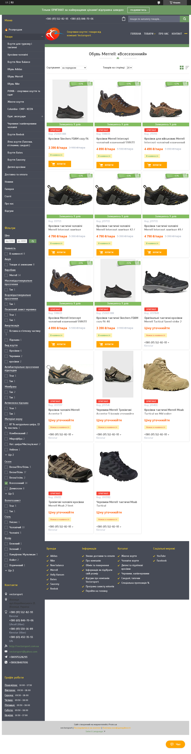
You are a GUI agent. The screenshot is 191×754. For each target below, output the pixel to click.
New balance (57, 565)
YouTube (161, 556)
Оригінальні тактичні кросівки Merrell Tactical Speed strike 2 (163, 319)
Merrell (54, 570)
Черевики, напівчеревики (135, 573)
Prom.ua (113, 724)
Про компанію (93, 560)
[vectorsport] (55, 33)
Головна (135, 33)
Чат (178, 744)
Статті (8, 196)
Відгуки (9, 211)
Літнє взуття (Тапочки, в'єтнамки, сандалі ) (19, 143)
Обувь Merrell (15, 76)
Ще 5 (11, 493)
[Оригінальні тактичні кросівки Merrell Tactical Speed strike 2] (166, 282)
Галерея (9, 189)
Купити (61, 164)
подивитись (138, 10)
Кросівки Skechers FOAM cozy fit (68, 138)
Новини (9, 181)
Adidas (53, 556)
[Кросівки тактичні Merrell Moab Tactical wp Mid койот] (166, 374)
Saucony (54, 584)
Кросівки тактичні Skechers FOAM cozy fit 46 (117, 319)
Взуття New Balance (18, 62)
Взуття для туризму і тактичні (19, 45)
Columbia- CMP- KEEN (20, 109)
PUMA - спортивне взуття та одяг (23, 93)
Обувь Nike (13, 83)
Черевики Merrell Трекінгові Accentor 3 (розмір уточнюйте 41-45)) (115, 413)
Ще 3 (11, 570)
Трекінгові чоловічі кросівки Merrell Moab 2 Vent (66, 503)
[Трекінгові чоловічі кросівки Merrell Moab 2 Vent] (70, 466)
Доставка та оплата (16, 174)
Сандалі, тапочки (130, 578)
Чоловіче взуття (130, 560)
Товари (8, 36)
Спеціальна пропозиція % (135, 582)
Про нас (9, 203)
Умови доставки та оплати (100, 556)
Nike (52, 560)
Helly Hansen (57, 574)
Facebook (162, 560)
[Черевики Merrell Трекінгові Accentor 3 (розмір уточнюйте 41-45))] (118, 374)
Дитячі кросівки (16, 167)
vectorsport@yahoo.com (23, 651)
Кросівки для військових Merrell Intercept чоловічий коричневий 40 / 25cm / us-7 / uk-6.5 (164, 142)
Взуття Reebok (15, 134)
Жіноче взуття (15, 101)
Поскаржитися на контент (87, 728)
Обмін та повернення (97, 565)
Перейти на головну (96, 591)
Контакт (177, 33)
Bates (53, 579)
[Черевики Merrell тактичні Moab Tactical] (118, 466)
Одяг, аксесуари (16, 116)
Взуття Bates (15, 152)
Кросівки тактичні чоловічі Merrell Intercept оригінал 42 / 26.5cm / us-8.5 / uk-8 (115, 229)
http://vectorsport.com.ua (24, 646)
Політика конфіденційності (117, 728)
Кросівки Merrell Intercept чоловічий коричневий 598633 (115, 140)
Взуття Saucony (16, 159)
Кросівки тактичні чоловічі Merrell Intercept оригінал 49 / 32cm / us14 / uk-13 (163, 229)
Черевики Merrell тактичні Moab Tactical (116, 503)
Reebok (54, 588)
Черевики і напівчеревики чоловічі (21, 125)
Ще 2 (11, 454)
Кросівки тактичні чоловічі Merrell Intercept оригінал (65, 227)
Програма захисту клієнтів (100, 586)
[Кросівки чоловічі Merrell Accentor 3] (70, 374)
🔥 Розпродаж (13, 29)
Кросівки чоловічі (17, 54)
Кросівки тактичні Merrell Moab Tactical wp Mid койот (164, 411)
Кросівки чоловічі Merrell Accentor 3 (64, 411)
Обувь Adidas (14, 69)
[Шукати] (184, 19)
